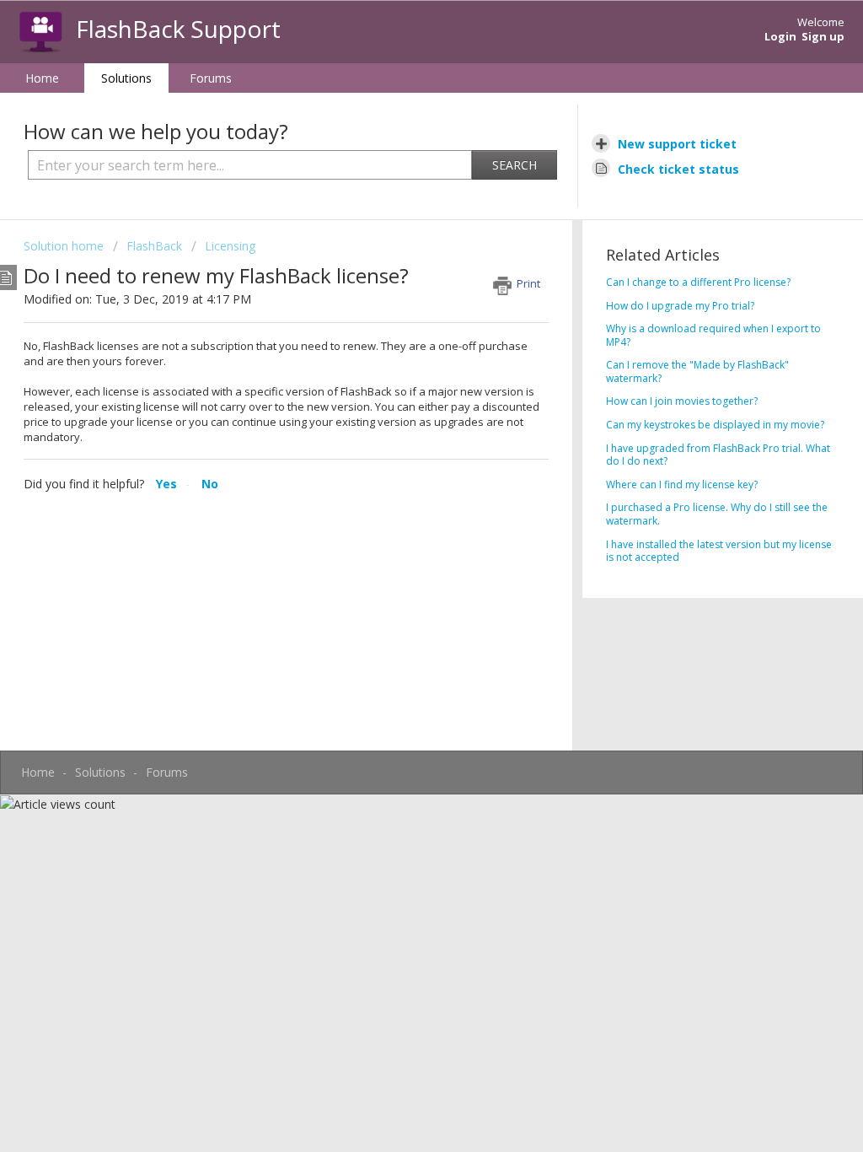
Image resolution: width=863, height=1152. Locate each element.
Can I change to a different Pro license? (698, 282)
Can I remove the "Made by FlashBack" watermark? (697, 371)
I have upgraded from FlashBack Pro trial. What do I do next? (718, 455)
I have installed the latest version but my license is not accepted (719, 551)
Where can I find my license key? (682, 484)
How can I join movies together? (682, 401)
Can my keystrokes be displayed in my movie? (715, 424)
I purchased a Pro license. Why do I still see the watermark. (717, 514)
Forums (211, 78)
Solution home (65, 246)
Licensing (230, 246)
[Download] (400, 358)
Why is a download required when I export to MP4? (713, 335)
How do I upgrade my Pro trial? (680, 306)
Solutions (126, 78)
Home (42, 78)
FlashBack (154, 246)
